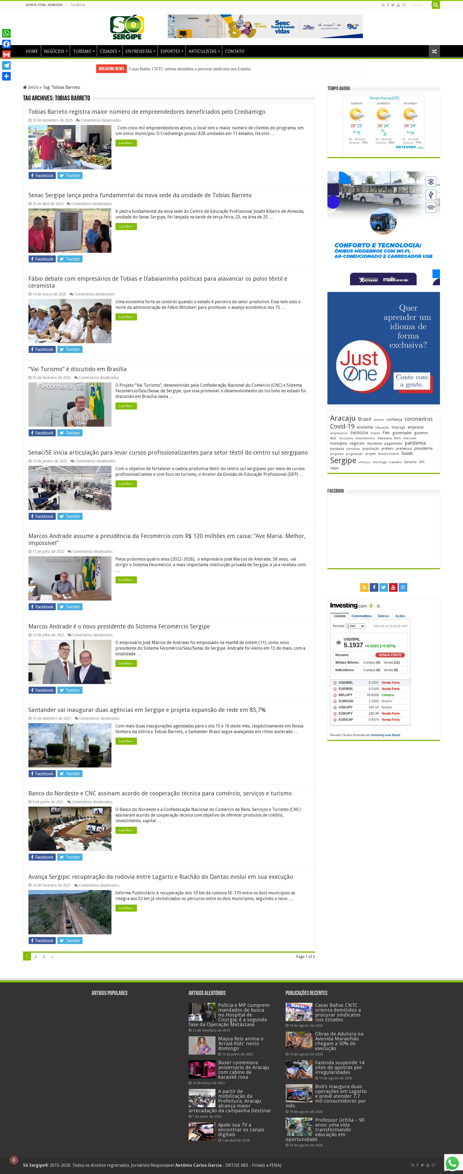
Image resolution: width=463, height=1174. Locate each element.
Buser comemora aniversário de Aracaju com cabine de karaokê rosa (243, 1070)
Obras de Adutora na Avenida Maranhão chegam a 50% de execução (187, 69)
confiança (394, 419)
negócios (357, 443)
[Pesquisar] (436, 5)
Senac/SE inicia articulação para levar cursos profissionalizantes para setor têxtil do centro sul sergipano (168, 452)
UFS (422, 462)
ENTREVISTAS (139, 51)
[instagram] (404, 5)
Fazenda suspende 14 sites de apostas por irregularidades (339, 1067)
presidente (423, 448)
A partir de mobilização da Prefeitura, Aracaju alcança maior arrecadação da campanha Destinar (230, 1100)
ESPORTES (170, 51)
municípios (338, 443)
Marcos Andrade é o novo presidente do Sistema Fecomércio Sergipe (119, 626)
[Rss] (383, 5)
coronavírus (419, 419)
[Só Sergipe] (127, 26)
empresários (339, 433)
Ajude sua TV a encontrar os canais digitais (241, 1129)
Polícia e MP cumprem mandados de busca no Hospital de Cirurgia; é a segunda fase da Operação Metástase (229, 1014)
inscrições (346, 438)
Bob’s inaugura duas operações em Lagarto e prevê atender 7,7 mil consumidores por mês (326, 1096)
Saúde (407, 453)
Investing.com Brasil (385, 735)
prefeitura (404, 448)
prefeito (388, 449)
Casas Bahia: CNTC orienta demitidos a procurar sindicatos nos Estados (338, 1012)
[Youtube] (398, 5)
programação (354, 454)
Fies (386, 432)
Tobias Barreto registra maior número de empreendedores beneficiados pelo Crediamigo (146, 111)
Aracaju (343, 418)
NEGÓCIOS (54, 51)
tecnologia (380, 462)
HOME (32, 51)
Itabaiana (385, 438)
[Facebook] (388, 5)
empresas (416, 427)
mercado (409, 438)
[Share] (6, 76)
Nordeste (374, 443)
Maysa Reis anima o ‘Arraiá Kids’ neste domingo (241, 1043)
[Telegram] (6, 65)
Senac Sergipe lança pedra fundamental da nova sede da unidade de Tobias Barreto (140, 195)
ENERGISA (359, 433)
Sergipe (343, 460)
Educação (382, 427)
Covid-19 (342, 426)
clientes (379, 420)
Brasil (364, 419)
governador (402, 433)
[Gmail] (6, 54)
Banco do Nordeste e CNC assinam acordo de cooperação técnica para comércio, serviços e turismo (160, 793)
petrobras (353, 449)
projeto (370, 454)
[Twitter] (393, 5)
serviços (364, 462)
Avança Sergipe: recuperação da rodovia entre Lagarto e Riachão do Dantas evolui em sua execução (160, 876)
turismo (410, 462)
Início (33, 87)
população (371, 449)
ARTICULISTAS (202, 51)
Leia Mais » (126, 143)
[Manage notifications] (14, 1160)
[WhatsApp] (6, 33)
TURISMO (82, 51)
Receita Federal (388, 454)
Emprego (398, 427)
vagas (334, 468)
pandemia (415, 443)
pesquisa (337, 449)
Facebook (78, 5)
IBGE (333, 438)
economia (365, 427)
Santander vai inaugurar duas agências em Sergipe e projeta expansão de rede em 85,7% (147, 710)
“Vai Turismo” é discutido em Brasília (77, 369)
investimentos (365, 438)
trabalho (395, 462)
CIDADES (108, 51)
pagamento (393, 443)
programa (336, 454)
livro (397, 438)
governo (421, 433)
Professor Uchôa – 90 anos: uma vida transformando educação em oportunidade (325, 1129)
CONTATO (234, 51)
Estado (375, 433)
